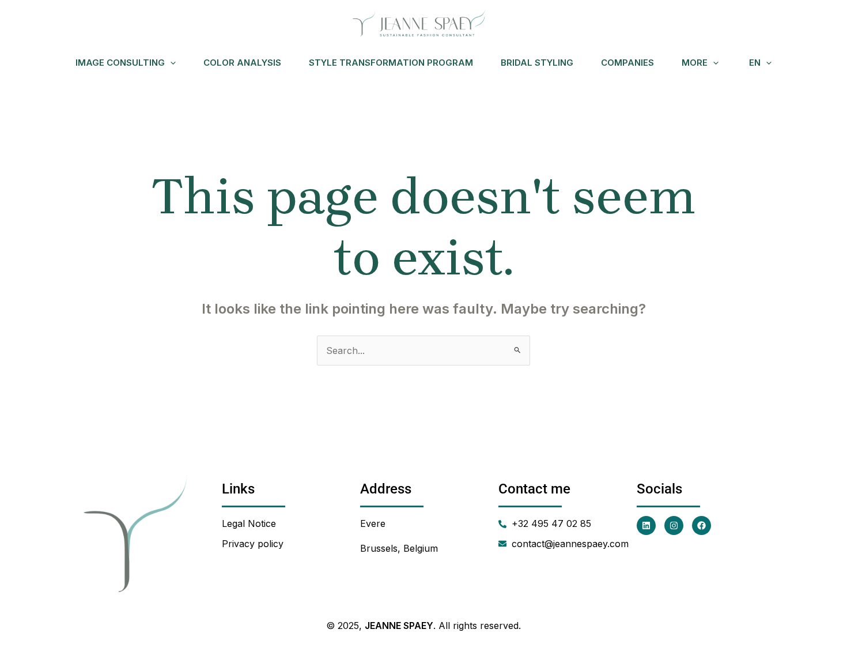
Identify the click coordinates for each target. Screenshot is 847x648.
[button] (170, 63)
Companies (627, 62)
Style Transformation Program (391, 62)
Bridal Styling (537, 62)
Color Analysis (242, 62)
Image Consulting (120, 62)
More (695, 62)
